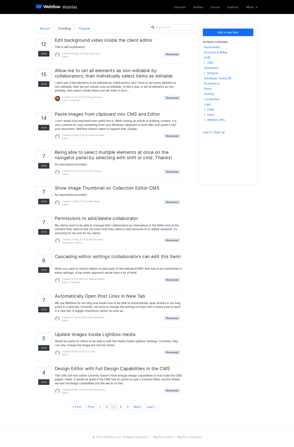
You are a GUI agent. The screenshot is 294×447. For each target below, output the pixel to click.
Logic (207, 104)
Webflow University (189, 437)
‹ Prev (90, 407)
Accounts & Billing (215, 52)
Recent (45, 28)
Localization (212, 99)
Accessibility (212, 47)
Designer (212, 73)
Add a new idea (228, 32)
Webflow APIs (215, 119)
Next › (138, 407)
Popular (84, 28)
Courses (180, 7)
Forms (208, 88)
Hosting (209, 93)
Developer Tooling (216, 78)
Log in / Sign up (214, 132)
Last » (151, 407)
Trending (64, 28)
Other (210, 109)
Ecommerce (211, 83)
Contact (233, 7)
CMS (209, 62)
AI (205, 57)
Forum (215, 7)
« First (76, 407)
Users (210, 114)
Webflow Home (162, 437)
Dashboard (211, 68)
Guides (198, 7)
